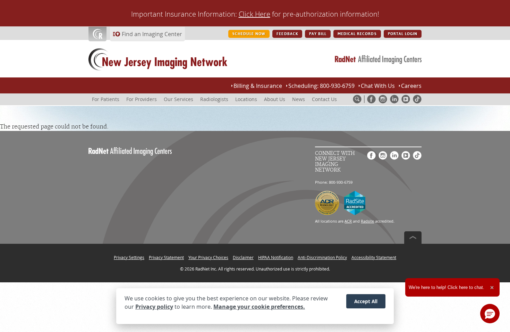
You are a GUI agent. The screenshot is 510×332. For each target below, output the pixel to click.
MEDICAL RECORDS (357, 34)
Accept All (365, 301)
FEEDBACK (287, 34)
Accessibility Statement (373, 257)
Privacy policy (154, 307)
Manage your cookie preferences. (259, 307)
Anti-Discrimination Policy (322, 257)
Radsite (367, 221)
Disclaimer (243, 257)
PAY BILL (317, 34)
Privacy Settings (129, 257)
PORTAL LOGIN (402, 34)
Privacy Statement (166, 257)
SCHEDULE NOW (248, 34)
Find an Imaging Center (152, 34)
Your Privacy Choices (208, 257)
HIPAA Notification (275, 257)
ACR (348, 221)
